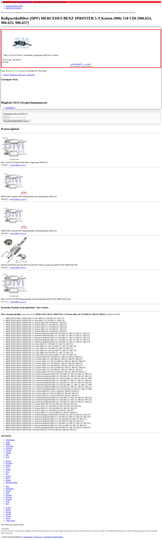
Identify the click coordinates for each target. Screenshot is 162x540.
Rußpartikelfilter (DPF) (14, 6)
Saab (7, 502)
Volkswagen (10, 521)
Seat (7, 504)
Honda (8, 461)
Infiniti (8, 465)
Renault (9, 499)
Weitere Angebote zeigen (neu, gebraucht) (19, 75)
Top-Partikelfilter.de (24, 2)
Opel (7, 493)
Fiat (7, 455)
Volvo (8, 518)
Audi (7, 442)
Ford (7, 457)
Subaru (8, 512)
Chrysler (9, 448)
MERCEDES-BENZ (14, 8)
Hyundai (9, 463)
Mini (7, 487)
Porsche (9, 497)
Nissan (8, 491)
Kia (7, 474)
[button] (81, 64)
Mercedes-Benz (11, 482)
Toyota (8, 516)
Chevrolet (9, 446)
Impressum (38, 537)
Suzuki (8, 514)
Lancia (8, 476)
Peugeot (9, 495)
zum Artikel (18, 165)
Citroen (8, 451)
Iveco (8, 467)
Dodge (8, 453)
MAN (8, 478)
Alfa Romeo (10, 440)
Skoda (8, 510)
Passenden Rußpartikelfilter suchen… (17, 121)
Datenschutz (27, 537)
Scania (8, 508)
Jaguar (8, 470)
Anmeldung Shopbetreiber (53, 537)
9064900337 (10, 108)
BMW (8, 444)
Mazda (8, 480)
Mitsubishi (10, 489)
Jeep (7, 472)
